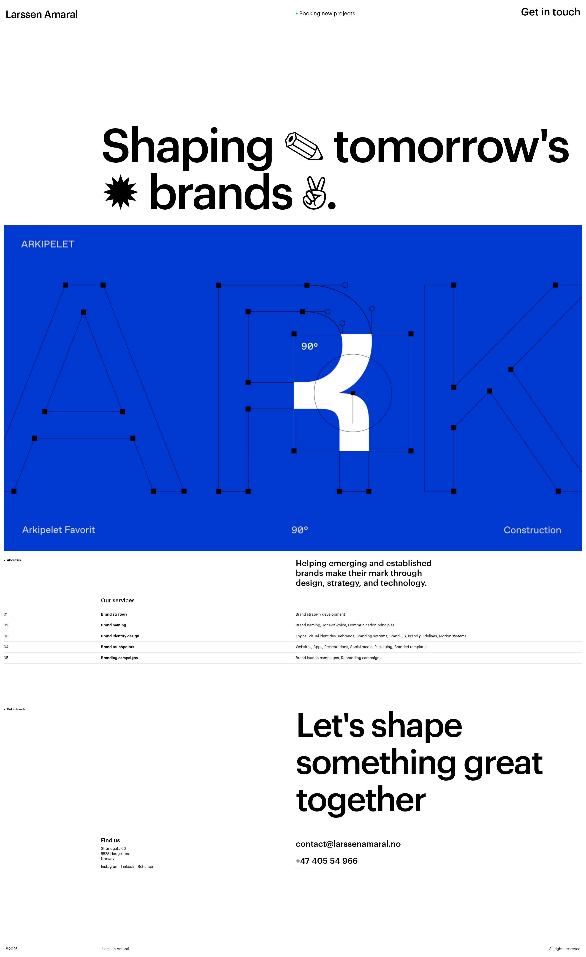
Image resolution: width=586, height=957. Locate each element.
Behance (145, 867)
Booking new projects (327, 13)
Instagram (110, 867)
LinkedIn (128, 867)
